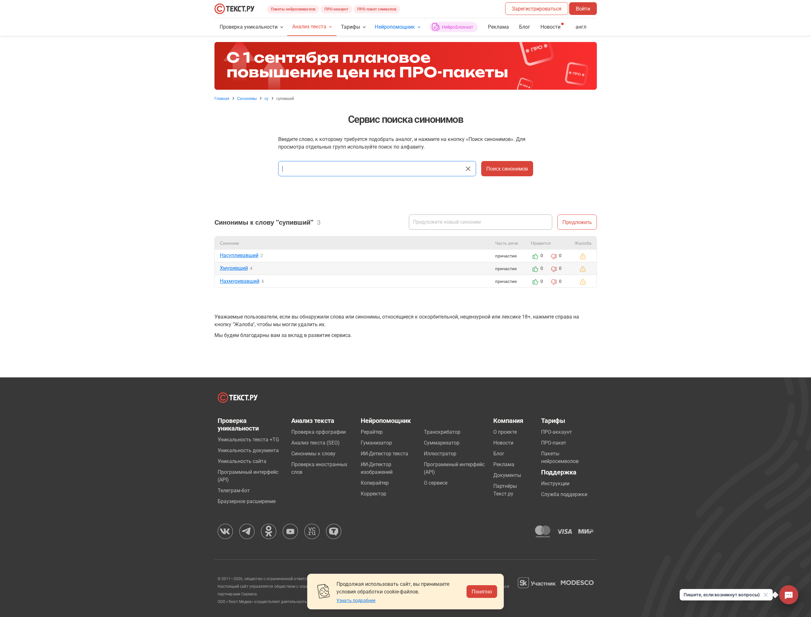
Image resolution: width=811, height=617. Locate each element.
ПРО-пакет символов (376, 9)
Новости (503, 443)
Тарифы (350, 27)
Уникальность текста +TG (248, 440)
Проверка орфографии (318, 432)
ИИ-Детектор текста (384, 454)
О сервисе (435, 483)
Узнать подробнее (356, 600)
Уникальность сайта (242, 461)
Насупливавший (239, 255)
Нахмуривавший (239, 281)
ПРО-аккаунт (336, 9)
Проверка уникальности (249, 27)
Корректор (373, 494)
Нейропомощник (395, 27)
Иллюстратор (440, 454)
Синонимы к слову (313, 454)
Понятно (482, 591)
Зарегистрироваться (536, 9)
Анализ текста (309, 27)
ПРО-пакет (553, 443)
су (266, 98)
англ (581, 27)
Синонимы (247, 98)
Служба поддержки (564, 494)
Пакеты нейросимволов (293, 9)
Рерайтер (372, 432)
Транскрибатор (442, 432)
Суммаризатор (442, 443)
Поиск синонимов (507, 168)
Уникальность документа (248, 450)
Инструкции (555, 483)
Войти (583, 9)
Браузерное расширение (247, 501)
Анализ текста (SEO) (315, 443)
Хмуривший (234, 268)
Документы (507, 475)
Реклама (498, 27)
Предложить (577, 222)
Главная (222, 98)
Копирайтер (375, 483)
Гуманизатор (376, 443)
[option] (405, 66)
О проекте (505, 432)
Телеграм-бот (234, 490)
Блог (524, 27)
